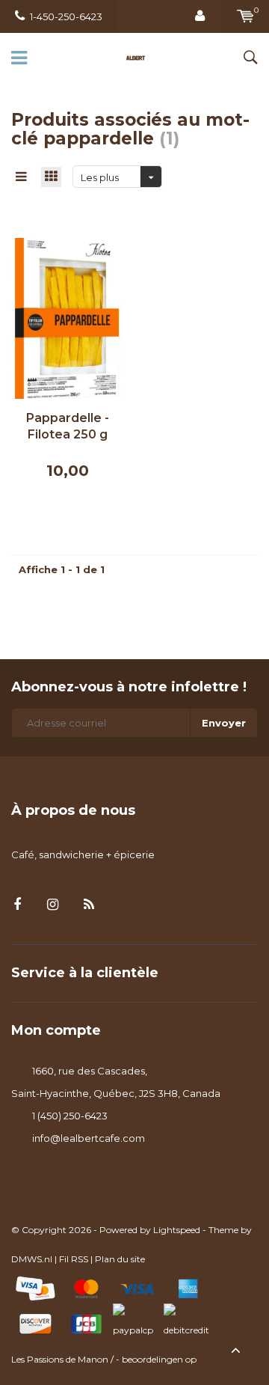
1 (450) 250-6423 (70, 1116)
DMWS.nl (31, 1259)
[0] (245, 16)
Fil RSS (73, 1259)
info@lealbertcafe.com (88, 1138)
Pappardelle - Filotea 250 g (67, 426)
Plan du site (120, 1259)
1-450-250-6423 (66, 16)
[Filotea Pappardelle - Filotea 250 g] (67, 317)
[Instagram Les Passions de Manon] (52, 905)
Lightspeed (176, 1229)
